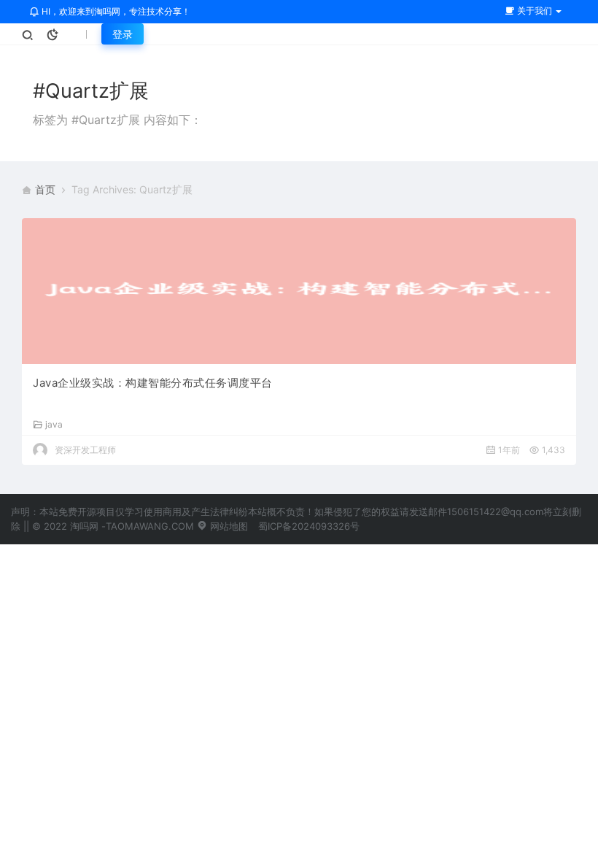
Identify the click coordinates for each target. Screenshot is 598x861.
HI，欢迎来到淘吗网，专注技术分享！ (114, 11)
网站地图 (227, 526)
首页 (45, 189)
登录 (122, 34)
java (54, 424)
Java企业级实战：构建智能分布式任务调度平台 (153, 383)
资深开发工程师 (85, 449)
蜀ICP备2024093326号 (309, 526)
